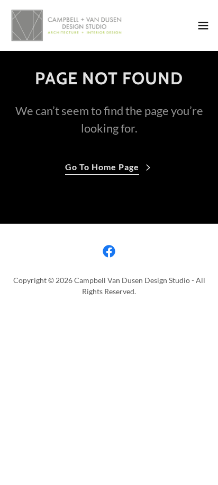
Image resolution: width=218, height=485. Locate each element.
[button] (203, 25)
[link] (67, 25)
